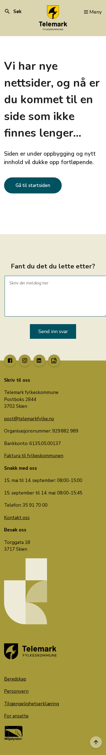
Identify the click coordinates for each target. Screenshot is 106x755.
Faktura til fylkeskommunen (33, 456)
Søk (12, 11)
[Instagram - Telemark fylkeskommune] (25, 360)
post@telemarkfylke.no (29, 419)
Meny (95, 12)
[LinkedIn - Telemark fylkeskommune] (39, 360)
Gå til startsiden (32, 185)
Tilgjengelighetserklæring (31, 704)
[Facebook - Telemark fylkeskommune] (10, 360)
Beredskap (15, 679)
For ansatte (16, 716)
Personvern (16, 691)
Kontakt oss (17, 518)
